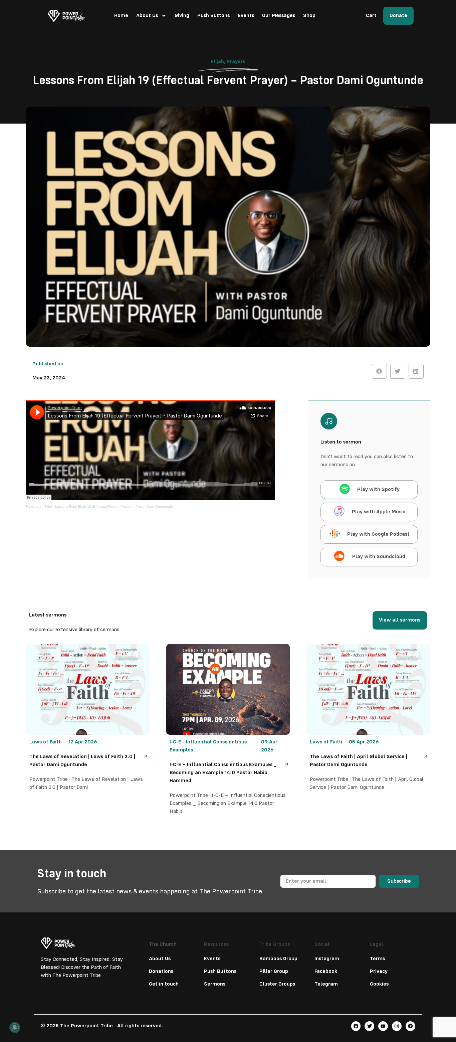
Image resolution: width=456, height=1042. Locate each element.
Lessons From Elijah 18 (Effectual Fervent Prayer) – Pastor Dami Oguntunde (114, 506)
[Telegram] (410, 1026)
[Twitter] (369, 1026)
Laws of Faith (45, 742)
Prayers (236, 61)
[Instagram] (397, 1026)
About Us (147, 15)
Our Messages (278, 15)
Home (121, 15)
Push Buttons (213, 15)
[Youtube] (383, 1026)
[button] (379, 371)
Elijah (217, 61)
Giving (182, 15)
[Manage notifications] (14, 1027)
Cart (371, 15)
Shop (309, 15)
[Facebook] (356, 1026)
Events (246, 15)
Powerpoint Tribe (39, 506)
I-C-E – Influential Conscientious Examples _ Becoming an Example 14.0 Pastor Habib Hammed (223, 773)
